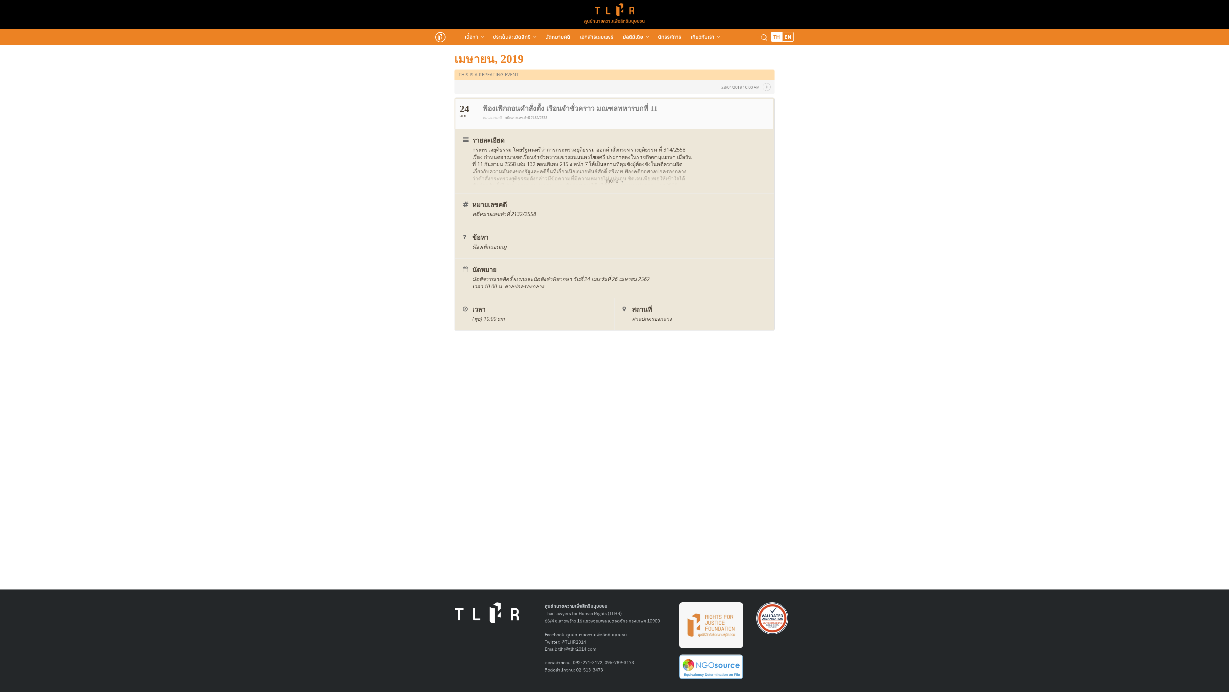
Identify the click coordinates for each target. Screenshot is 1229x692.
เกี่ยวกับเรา (702, 36)
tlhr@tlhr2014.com (577, 649)
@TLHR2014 (573, 641)
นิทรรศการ (669, 36)
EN (787, 36)
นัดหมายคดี (557, 36)
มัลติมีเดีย (633, 36)
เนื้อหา (471, 36)
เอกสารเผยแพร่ (596, 36)
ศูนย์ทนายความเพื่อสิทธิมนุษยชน (614, 21)
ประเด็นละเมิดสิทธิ (512, 36)
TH (776, 36)
